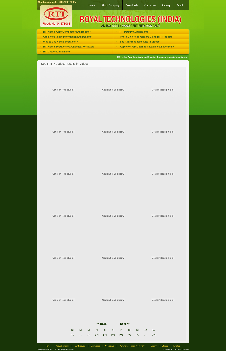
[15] (96, 334)
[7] (121, 330)
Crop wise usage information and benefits (67, 36)
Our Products (80, 346)
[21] (145, 334)
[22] (153, 334)
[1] (72, 330)
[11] (153, 330)
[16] (105, 334)
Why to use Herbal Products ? (60, 41)
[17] (113, 334)
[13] (80, 334)
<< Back (101, 323)
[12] (72, 334)
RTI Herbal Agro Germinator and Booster (66, 31)
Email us (176, 346)
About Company (62, 346)
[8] (129, 330)
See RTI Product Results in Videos (139, 41)
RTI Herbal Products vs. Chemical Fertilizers (68, 46)
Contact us (109, 346)
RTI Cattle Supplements (56, 51)
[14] (88, 334)
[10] (145, 330)
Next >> (124, 323)
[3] (89, 330)
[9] (137, 330)
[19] (129, 334)
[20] (137, 334)
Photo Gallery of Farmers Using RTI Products (146, 36)
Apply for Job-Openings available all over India (147, 46)
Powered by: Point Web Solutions (176, 349)
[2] (80, 330)
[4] (97, 330)
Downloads (95, 346)
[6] (113, 330)
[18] (121, 334)
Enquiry (154, 346)
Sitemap (165, 346)
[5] (105, 330)
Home (48, 346)
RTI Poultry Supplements (133, 31)
